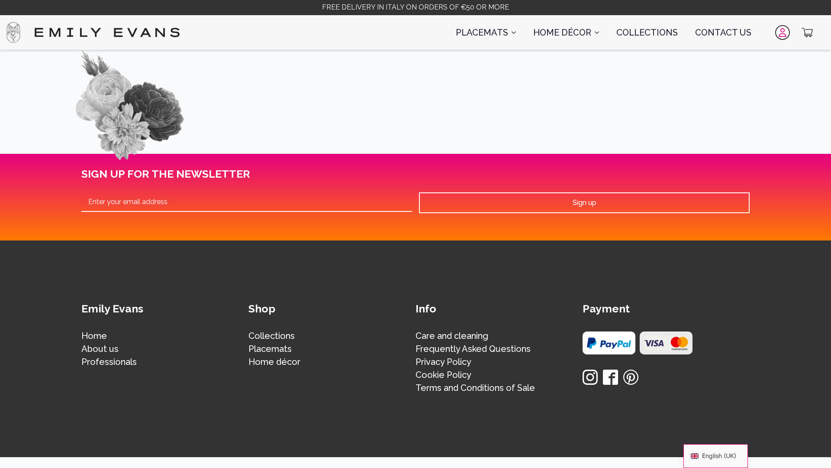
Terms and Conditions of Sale (475, 388)
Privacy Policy (443, 362)
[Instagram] (590, 377)
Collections (647, 32)
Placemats (482, 32)
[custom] (610, 377)
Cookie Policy (443, 375)
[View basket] (807, 32)
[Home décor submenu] (599, 33)
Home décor (562, 32)
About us (100, 349)
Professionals (109, 362)
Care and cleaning (452, 336)
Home (94, 336)
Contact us (723, 32)
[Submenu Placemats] (516, 33)
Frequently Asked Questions (473, 349)
